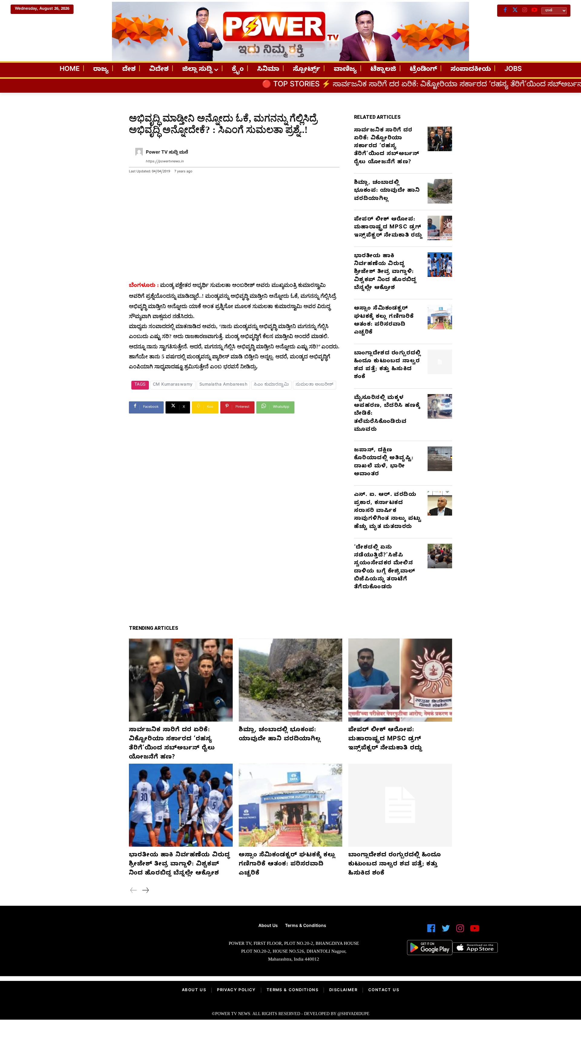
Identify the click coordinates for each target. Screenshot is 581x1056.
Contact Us (383, 990)
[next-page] (145, 891)
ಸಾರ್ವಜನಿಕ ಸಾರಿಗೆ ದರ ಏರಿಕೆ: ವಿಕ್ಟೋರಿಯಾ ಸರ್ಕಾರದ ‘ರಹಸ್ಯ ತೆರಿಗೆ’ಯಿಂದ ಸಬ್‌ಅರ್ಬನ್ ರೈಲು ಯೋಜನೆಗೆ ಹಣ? (386, 146)
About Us (194, 990)
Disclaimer (343, 990)
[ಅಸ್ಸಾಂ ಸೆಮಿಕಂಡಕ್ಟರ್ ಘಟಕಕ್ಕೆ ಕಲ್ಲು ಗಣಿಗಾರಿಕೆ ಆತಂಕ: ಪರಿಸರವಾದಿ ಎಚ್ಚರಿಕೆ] (440, 317)
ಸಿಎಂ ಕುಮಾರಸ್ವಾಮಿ (271, 385)
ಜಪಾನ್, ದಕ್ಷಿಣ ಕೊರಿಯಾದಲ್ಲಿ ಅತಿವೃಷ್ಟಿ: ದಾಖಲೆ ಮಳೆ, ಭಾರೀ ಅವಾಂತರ (383, 462)
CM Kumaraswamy (173, 385)
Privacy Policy (236, 990)
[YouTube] (534, 10)
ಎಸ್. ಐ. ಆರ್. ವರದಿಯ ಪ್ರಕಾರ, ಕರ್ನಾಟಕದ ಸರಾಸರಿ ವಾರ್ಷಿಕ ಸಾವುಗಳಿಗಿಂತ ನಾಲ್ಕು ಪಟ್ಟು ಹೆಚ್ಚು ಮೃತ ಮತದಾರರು (388, 511)
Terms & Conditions (292, 990)
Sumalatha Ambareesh (223, 385)
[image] (128, 945)
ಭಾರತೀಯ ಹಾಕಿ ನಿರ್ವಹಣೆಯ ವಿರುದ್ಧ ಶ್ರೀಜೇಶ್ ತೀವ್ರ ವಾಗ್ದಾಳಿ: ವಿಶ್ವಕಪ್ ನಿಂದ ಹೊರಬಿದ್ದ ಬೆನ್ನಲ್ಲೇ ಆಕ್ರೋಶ (385, 272)
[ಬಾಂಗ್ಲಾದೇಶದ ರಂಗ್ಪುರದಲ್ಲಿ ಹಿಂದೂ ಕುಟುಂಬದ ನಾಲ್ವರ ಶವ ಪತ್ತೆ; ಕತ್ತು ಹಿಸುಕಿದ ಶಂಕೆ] (440, 362)
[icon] (431, 931)
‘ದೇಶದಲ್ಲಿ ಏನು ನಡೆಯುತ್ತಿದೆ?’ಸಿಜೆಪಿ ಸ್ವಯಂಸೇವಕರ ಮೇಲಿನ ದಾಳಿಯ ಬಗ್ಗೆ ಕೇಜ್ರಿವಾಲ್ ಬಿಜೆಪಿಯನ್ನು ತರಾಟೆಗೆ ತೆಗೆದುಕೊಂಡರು (384, 567)
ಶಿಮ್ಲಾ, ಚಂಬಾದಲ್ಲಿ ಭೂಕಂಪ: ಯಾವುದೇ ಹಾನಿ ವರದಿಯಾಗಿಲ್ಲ (387, 191)
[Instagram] (524, 10)
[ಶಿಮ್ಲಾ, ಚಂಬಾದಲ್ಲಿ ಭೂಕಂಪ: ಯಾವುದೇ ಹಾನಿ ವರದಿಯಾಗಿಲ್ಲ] (440, 191)
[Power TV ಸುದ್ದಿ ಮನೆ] (139, 157)
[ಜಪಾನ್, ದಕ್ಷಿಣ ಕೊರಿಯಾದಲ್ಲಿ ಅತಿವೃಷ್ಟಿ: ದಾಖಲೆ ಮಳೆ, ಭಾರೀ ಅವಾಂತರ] (440, 459)
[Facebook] (505, 10)
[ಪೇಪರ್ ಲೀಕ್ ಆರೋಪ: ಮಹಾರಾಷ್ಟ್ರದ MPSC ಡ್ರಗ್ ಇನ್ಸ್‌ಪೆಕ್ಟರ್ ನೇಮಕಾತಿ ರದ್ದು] (440, 228)
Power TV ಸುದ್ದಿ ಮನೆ (167, 153)
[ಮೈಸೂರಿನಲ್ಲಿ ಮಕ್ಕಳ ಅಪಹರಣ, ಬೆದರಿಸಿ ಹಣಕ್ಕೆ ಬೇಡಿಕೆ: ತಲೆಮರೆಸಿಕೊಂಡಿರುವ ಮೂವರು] (440, 406)
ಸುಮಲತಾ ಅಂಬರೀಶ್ (314, 385)
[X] (515, 10)
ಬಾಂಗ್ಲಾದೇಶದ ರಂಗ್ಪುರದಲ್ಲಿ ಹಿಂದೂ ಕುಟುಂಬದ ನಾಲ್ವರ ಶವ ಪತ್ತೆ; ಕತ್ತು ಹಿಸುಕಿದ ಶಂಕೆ (387, 365)
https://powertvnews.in (165, 162)
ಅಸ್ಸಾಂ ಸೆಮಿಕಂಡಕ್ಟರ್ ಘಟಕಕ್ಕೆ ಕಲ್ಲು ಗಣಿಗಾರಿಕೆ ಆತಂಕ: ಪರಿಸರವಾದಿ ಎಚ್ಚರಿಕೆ (384, 321)
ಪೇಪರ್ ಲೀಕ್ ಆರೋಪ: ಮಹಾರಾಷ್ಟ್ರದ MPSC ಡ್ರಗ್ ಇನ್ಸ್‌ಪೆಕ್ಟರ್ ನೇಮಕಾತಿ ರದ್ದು (388, 228)
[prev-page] (133, 891)
